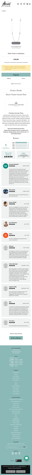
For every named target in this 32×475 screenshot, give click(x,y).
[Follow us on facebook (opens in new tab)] (19, 453)
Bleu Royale (16, 376)
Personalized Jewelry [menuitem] (16, 401)
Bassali (16, 374)
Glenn (10, 233)
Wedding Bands (12, 132)
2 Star (13, 147)
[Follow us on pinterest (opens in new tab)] (16, 453)
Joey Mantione (13, 222)
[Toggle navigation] (29, 4)
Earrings (18, 130)
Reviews (16, 138)
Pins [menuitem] (16, 415)
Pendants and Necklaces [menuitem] (16, 424)
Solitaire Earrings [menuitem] (16, 434)
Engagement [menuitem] (16, 418)
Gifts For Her (23, 132)
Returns (23, 78)
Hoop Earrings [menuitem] (16, 436)
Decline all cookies (10, 471)
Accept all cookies (21, 471)
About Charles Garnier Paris (16, 94)
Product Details (16, 90)
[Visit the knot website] (12, 461)
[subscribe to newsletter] (24, 446)
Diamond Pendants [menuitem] (16, 438)
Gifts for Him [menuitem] (16, 405)
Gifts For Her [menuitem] (16, 403)
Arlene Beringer (13, 264)
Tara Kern (11, 321)
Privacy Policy (22, 466)
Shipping (9, 78)
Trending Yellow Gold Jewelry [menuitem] (16, 399)
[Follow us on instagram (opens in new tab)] (12, 453)
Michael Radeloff (13, 164)
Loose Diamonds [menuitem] (16, 413)
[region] (16, 30)
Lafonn (16, 384)
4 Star (13, 144)
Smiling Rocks (16, 391)
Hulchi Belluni (16, 380)
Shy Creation (16, 389)
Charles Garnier (16, 378)
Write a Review (16, 338)
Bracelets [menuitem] (16, 428)
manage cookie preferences (14, 468)
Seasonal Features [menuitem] (16, 411)
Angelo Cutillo (13, 287)
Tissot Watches (16, 393)
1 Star (13, 148)
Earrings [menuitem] (16, 426)
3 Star (13, 145)
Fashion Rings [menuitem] (16, 422)
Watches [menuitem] (16, 430)
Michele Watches (16, 385)
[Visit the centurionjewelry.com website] (19, 461)
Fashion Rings (7, 130)
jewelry (4, 10)
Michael (11, 246)
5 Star (13, 142)
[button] (18, 4)
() (28, 142)
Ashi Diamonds (16, 372)
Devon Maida (12, 202)
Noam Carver (16, 387)
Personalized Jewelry (16, 133)
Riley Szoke (12, 190)
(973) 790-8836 (16, 48)
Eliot (10, 302)
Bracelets (13, 130)
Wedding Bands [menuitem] (16, 420)
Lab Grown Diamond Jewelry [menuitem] (16, 409)
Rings (18, 132)
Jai (16, 382)
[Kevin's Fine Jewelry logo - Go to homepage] (6, 4)
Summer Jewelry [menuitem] (16, 407)
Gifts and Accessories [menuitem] (16, 432)
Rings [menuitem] (16, 416)
